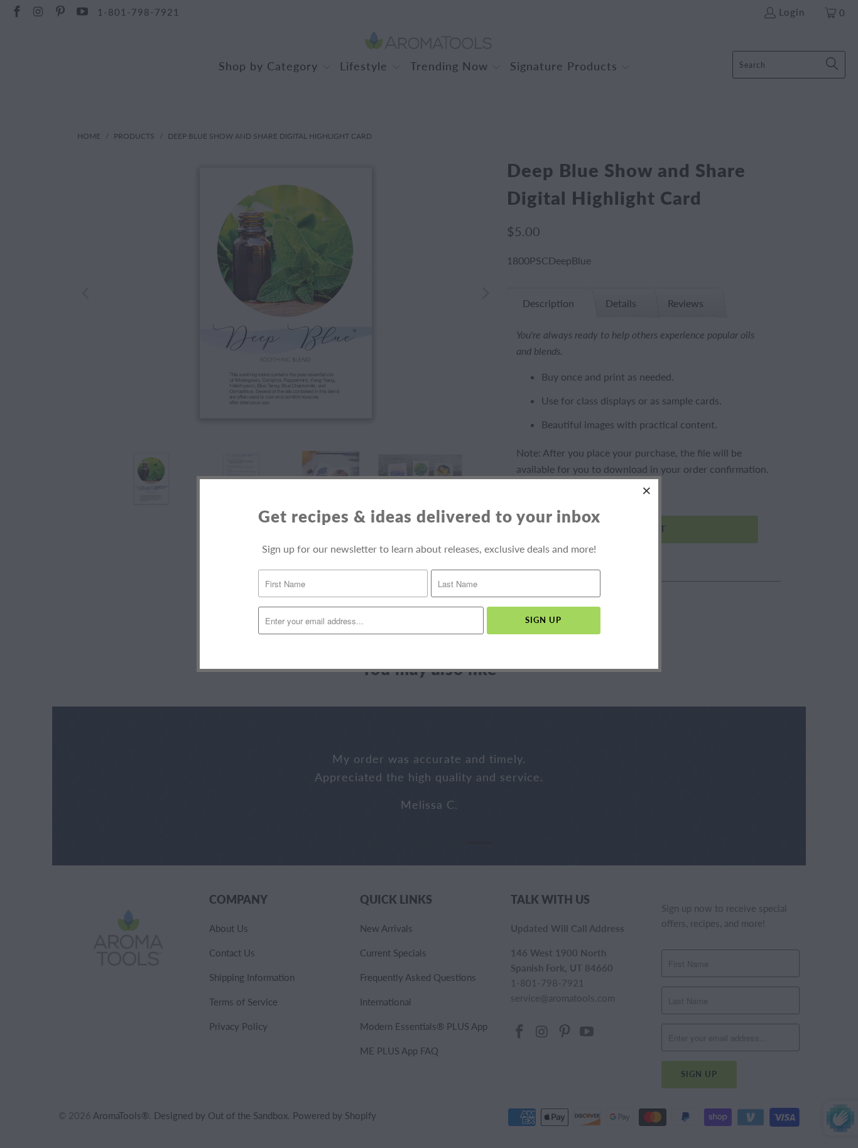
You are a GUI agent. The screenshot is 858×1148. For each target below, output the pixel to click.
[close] (647, 490)
